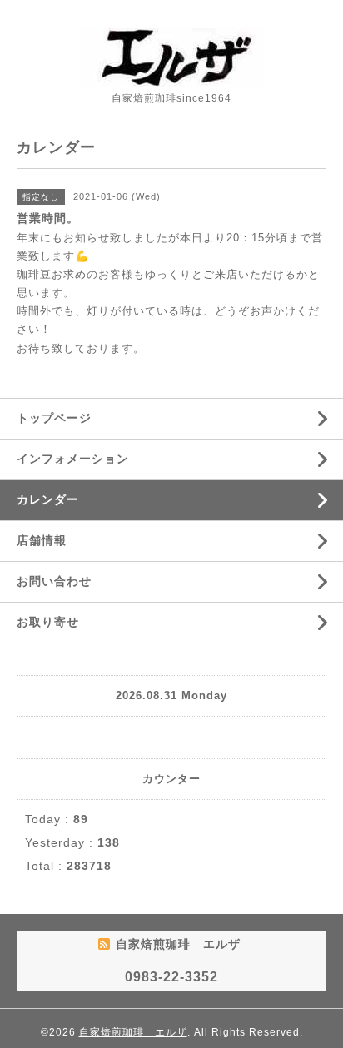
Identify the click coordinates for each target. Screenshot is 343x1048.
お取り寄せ (48, 621)
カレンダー (48, 499)
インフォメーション (73, 458)
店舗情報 (42, 540)
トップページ (54, 418)
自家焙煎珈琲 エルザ (133, 1032)
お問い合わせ (54, 581)
